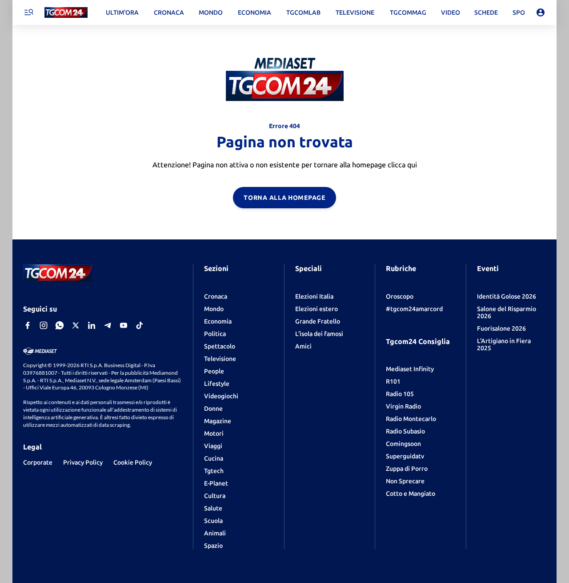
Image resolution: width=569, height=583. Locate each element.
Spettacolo (219, 346)
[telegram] (107, 325)
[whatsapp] (59, 325)
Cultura (214, 495)
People (214, 371)
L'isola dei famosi (319, 333)
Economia (218, 321)
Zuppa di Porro (407, 468)
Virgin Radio (403, 406)
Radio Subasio (405, 431)
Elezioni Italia (314, 296)
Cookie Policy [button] (132, 462)
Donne (213, 408)
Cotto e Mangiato (410, 493)
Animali (215, 533)
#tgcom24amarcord (414, 308)
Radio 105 (400, 393)
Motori (214, 433)
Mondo (214, 308)
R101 (393, 381)
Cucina (213, 458)
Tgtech (214, 470)
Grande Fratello (317, 321)
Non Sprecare (405, 481)
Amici (303, 346)
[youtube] (123, 325)
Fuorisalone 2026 (501, 328)
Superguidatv (405, 456)
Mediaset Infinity (410, 368)
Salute (213, 508)
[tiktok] (139, 325)
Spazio (213, 545)
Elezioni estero (316, 308)
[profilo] (541, 12)
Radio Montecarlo (411, 418)
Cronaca (215, 296)
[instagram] (43, 325)
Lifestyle (216, 383)
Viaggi (213, 445)
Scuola (213, 520)
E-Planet (216, 483)
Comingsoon (403, 443)
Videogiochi (221, 396)
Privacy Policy (83, 462)
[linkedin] (91, 325)
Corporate (37, 462)
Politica (215, 333)
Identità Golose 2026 (506, 296)
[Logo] (66, 12)
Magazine (217, 421)
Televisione (220, 358)
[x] (75, 325)
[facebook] (27, 325)
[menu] (28, 12)
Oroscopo (399, 296)
